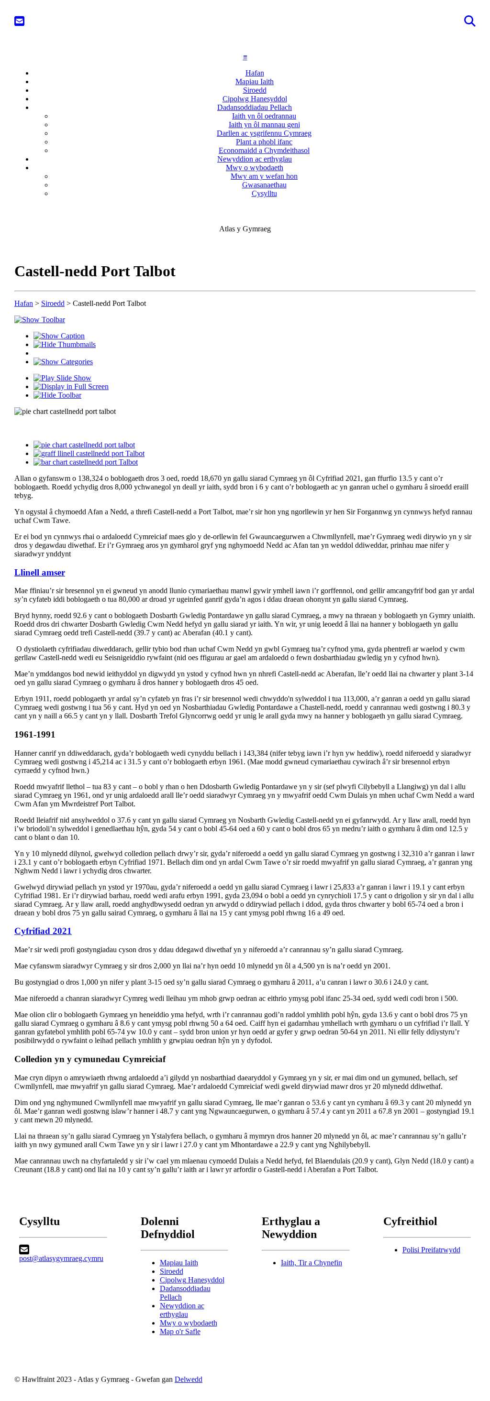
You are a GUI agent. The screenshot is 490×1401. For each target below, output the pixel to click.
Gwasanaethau (264, 185)
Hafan (254, 73)
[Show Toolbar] (39, 319)
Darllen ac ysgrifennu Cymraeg (264, 133)
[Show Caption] (59, 336)
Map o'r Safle (180, 1331)
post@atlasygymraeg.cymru (61, 1258)
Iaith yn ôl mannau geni (264, 124)
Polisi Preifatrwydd (431, 1250)
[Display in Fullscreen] (71, 386)
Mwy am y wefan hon (264, 176)
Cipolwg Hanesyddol (255, 99)
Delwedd (188, 1379)
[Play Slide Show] (62, 378)
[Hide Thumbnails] (64, 344)
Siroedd (255, 90)
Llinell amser (39, 572)
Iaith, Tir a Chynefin (311, 1263)
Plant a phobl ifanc (264, 142)
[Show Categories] (63, 362)
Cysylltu (264, 193)
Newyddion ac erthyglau (254, 159)
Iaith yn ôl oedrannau (264, 116)
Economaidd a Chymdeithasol (264, 150)
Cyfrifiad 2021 (43, 931)
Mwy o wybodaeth (254, 167)
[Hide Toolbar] (57, 395)
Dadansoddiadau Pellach (254, 107)
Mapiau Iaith (254, 81)
